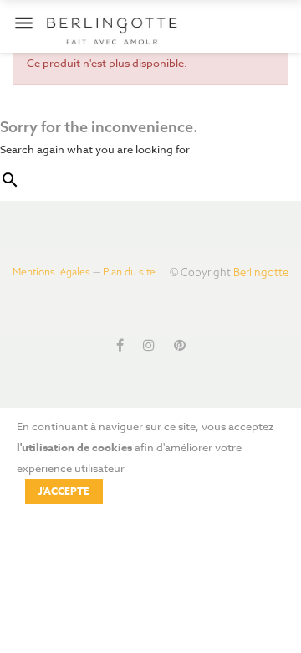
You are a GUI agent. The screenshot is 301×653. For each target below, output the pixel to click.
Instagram (149, 345)
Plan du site (129, 271)
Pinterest (180, 345)
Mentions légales (51, 271)
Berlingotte (260, 272)
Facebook (120, 345)
